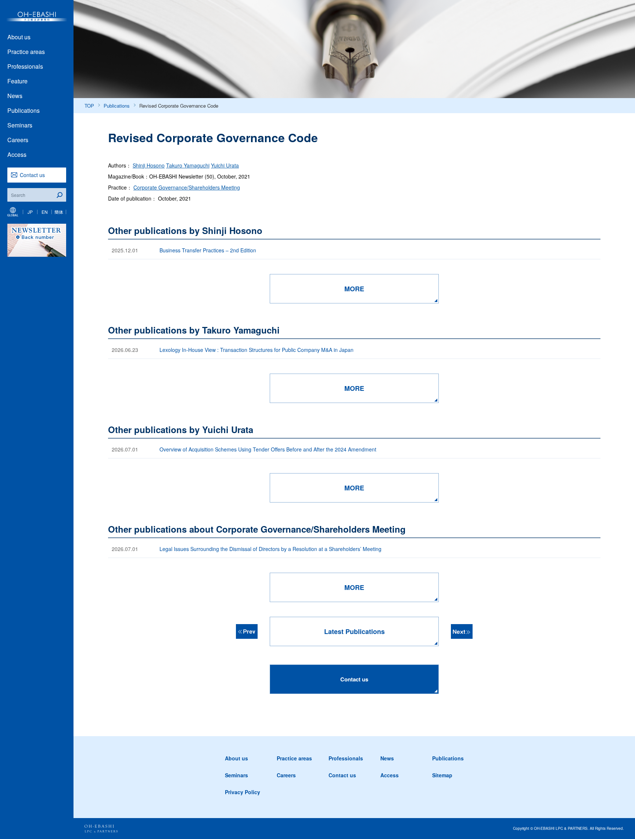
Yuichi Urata (225, 165)
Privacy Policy (242, 792)
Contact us (32, 175)
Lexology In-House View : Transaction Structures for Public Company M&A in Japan (256, 349)
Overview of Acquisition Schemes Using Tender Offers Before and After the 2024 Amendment (268, 449)
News (14, 95)
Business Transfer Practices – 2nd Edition (207, 250)
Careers (17, 140)
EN (45, 212)
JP (30, 212)
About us (19, 37)
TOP (89, 105)
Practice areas (26, 51)
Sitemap (442, 775)
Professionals (25, 66)
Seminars (19, 125)
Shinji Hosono (149, 165)
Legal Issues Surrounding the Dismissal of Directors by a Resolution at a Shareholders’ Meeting (271, 548)
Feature (17, 81)
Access (16, 154)
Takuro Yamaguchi (187, 165)
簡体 (58, 212)
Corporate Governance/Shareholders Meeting (186, 187)
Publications (23, 110)
